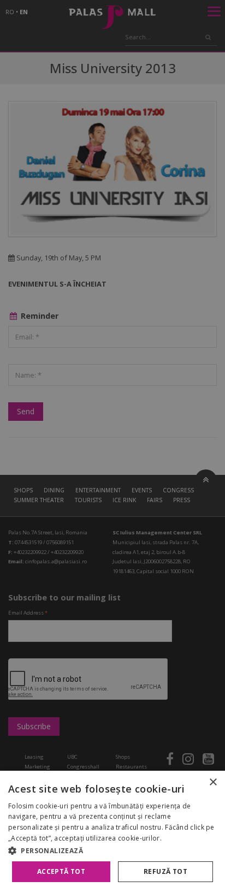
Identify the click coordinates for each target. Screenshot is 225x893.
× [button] (213, 782)
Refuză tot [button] (165, 871)
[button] (112, 850)
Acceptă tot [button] (61, 871)
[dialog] (112, 832)
